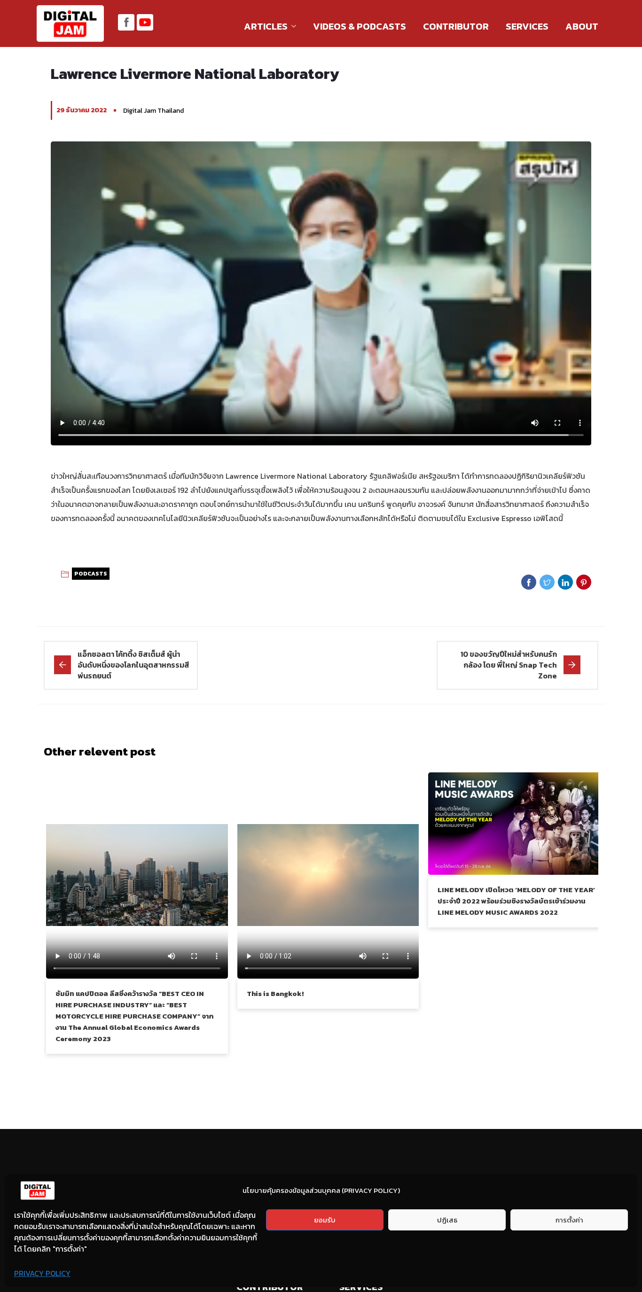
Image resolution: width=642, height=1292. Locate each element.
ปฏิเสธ (447, 1219)
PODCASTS (90, 573)
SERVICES (527, 26)
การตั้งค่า (569, 1219)
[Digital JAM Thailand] (70, 24)
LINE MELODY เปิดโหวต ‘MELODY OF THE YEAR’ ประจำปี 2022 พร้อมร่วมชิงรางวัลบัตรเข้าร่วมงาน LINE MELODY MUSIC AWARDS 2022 (516, 901)
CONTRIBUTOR (456, 26)
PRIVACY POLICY (42, 1273)
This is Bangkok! (275, 993)
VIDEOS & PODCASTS (359, 26)
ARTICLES (266, 26)
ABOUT (581, 26)
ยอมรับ (325, 1219)
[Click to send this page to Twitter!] (547, 582)
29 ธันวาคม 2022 (81, 110)
